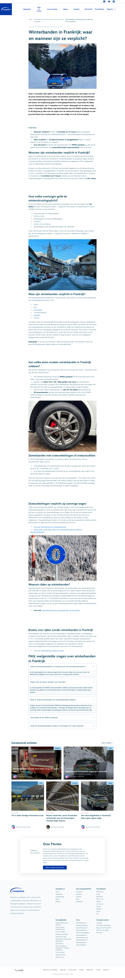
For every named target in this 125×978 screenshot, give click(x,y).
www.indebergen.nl (81, 923)
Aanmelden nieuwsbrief (103, 925)
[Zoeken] (114, 9)
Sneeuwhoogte (60, 897)
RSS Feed (99, 933)
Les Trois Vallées (60, 932)
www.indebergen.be (81, 940)
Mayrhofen (99, 897)
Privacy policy (72, 970)
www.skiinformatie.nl (82, 928)
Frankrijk (78, 897)
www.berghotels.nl (81, 942)
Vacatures (106, 970)
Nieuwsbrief (88, 9)
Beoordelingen (99, 9)
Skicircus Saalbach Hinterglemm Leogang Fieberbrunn (62, 948)
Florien (48, 27)
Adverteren (89, 970)
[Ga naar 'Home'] (6, 9)
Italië (77, 899)
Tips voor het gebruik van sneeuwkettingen (50, 527)
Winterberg (99, 892)
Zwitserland (79, 901)
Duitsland (79, 894)
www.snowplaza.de (81, 935)
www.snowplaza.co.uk (82, 937)
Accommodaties (52, 9)
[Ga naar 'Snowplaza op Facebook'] (104, 2)
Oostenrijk (79, 892)
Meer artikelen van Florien (55, 868)
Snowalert (99, 923)
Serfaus (98, 906)
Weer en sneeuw (39, 9)
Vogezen (37, 315)
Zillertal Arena (60, 957)
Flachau (98, 901)
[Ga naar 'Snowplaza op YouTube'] (109, 2)
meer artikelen (106, 743)
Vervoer (60, 27)
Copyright (63, 970)
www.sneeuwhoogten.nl (83, 933)
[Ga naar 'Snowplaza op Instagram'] (114, 2)
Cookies (81, 970)
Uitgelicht (76, 9)
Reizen (57, 899)
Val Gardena (59, 943)
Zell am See (99, 899)
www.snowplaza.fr (81, 945)
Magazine (110, 9)
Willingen (99, 909)
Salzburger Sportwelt (62, 934)
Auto (54, 27)
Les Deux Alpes (60, 952)
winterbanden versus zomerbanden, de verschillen (61, 610)
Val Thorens (99, 904)
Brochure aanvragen (102, 930)
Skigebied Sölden (61, 955)
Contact (98, 970)
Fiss (97, 914)
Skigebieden (27, 9)
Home (57, 892)
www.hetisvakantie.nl (82, 925)
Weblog (65, 9)
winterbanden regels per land (52, 650)
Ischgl (98, 894)
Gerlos (98, 911)
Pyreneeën (38, 310)
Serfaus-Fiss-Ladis (61, 937)
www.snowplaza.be (81, 930)
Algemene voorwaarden (50, 970)
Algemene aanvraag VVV (103, 928)
